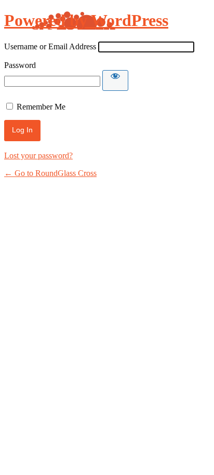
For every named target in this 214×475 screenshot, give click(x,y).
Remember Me (41, 106)
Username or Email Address (50, 46)
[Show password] (115, 80)
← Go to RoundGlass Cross (50, 173)
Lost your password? (38, 155)
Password (20, 65)
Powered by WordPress (86, 20)
